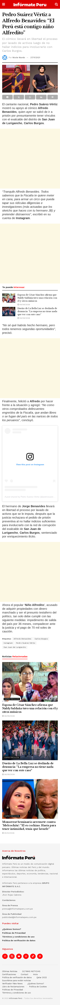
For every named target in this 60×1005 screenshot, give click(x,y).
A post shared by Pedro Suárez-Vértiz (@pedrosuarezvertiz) (32, 497)
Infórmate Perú (15, 998)
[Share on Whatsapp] (30, 97)
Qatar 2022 (42, 977)
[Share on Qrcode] (52, 97)
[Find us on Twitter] (12, 956)
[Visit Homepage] (30, 4)
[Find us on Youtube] (19, 956)
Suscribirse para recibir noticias (16, 980)
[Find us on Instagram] (26, 956)
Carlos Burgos (41, 639)
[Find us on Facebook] (5, 956)
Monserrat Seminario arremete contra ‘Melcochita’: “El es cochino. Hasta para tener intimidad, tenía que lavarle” (29, 825)
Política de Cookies (38, 987)
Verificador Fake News (12, 983)
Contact (24, 974)
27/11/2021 (35, 57)
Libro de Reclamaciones (13, 987)
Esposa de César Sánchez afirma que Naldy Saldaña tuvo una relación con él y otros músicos (37, 298)
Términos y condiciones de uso (18, 937)
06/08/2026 (24, 305)
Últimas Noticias (9, 971)
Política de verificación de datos (18, 940)
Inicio (35, 974)
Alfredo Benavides (22, 639)
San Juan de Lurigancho (15, 647)
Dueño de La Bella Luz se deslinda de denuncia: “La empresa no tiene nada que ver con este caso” (37, 311)
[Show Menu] (3, 4)
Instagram (8, 643)
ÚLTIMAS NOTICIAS (31, 971)
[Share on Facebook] (7, 97)
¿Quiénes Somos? (11, 929)
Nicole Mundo (18, 57)
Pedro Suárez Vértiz (25, 643)
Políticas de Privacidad (13, 933)
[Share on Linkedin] (41, 97)
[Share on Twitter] (18, 97)
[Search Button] (56, 4)
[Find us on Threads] (40, 956)
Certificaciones (9, 974)
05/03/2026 (9, 833)
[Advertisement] (30, 159)
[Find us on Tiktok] (33, 956)
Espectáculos (12, 699)
